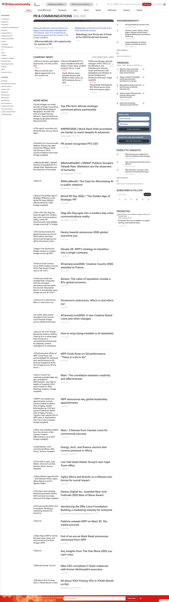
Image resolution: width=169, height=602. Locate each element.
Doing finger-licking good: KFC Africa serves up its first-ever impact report (101, 87)
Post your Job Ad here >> (134, 141)
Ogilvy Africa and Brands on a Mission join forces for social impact (86, 478)
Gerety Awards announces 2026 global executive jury (84, 234)
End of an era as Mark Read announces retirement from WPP (84, 538)
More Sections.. (7, 114)
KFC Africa (93, 82)
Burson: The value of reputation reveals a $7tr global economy (86, 280)
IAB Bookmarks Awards (8, 83)
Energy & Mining (6, 33)
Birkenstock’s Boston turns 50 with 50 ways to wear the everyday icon (130, 87)
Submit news (128, 4)
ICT (2, 50)
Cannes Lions (5, 89)
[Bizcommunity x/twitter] (111, 4)
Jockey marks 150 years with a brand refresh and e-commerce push (130, 95)
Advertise (137, 4)
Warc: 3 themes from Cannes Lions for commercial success (84, 432)
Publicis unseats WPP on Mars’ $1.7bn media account (84, 523)
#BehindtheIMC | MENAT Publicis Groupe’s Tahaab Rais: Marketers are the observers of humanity (87, 167)
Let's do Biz (164, 601)
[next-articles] (112, 64)
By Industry (136, 65)
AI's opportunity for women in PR (137, 25)
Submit (111, 57)
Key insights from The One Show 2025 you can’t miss (86, 553)
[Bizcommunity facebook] (114, 4)
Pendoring (4, 92)
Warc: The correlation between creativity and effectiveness (85, 377)
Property (3, 66)
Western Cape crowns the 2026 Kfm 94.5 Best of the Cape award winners (129, 71)
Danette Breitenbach (67, 173)
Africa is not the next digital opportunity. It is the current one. (45, 73)
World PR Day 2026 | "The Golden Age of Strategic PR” (85, 198)
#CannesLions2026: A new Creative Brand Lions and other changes (86, 317)
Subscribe (147, 194)
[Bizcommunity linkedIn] (108, 4)
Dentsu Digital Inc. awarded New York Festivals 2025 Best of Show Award (84, 493)
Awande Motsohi (41, 48)
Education (4, 30)
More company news (99, 57)
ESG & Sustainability (7, 38)
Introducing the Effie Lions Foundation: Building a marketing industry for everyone (86, 508)
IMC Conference (6, 103)
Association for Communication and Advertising (75, 513)
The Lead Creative (7, 109)
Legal (3, 52)
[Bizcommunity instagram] (116, 4)
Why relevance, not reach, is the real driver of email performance (137, 171)
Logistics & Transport (7, 58)
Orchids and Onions (7, 106)
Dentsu (37, 68)
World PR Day (5, 100)
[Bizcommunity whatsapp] (121, 4)
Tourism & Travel (6, 72)
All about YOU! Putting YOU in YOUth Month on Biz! (87, 582)
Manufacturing (5, 61)
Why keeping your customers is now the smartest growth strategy (137, 155)
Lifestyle (4, 55)
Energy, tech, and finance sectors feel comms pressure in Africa (84, 449)
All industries (5, 19)
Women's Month (6, 86)
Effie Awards (5, 95)
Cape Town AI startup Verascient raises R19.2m (129, 104)
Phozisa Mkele (65, 188)
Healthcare (4, 44)
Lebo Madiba (65, 220)
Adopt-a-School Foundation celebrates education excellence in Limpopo (130, 79)
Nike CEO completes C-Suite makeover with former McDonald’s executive (84, 567)
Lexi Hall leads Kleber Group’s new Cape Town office (85, 463)
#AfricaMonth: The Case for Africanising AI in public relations (87, 183)
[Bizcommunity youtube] (118, 4)
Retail (3, 69)
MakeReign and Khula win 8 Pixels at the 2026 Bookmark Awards (94, 36)
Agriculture (4, 22)
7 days (124, 65)
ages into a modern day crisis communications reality (87, 215)
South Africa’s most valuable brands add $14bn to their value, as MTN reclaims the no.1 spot (72, 78)
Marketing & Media (7, 64)
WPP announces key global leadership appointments (84, 401)
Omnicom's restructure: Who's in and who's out (87, 302)
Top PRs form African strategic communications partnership (79, 108)
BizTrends (4, 81)
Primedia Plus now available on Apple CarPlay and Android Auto (134, 221)
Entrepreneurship (6, 36)
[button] (97, 4)
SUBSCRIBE (131, 598)
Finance (3, 41)
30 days (129, 65)
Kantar (64, 70)
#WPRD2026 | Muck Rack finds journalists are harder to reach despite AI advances (86, 130)
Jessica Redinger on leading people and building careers (135, 43)
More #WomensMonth (124, 56)
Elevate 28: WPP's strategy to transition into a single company (85, 251)
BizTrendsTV (5, 98)
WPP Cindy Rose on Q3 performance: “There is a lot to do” (83, 355)
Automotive (5, 24)
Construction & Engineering (9, 27)
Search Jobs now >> (134, 129)
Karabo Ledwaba (66, 136)
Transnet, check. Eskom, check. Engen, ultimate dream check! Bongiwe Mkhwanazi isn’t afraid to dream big (137, 33)
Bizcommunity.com (67, 588)
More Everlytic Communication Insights (130, 184)
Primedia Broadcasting (125, 218)
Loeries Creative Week (8, 112)
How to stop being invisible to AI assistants (87, 333)
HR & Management (7, 47)
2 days (119, 65)
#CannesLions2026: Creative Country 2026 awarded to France (87, 265)
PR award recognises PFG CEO (79, 143)
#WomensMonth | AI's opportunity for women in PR (52, 43)
